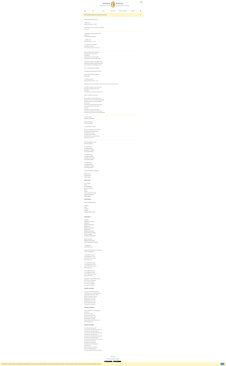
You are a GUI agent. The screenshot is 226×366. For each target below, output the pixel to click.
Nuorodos (133, 10)
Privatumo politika (110, 358)
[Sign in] (141, 2)
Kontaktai (117, 358)
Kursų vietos (113, 10)
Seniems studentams (123, 10)
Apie (93, 10)
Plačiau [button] (99, 363)
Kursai (103, 10)
